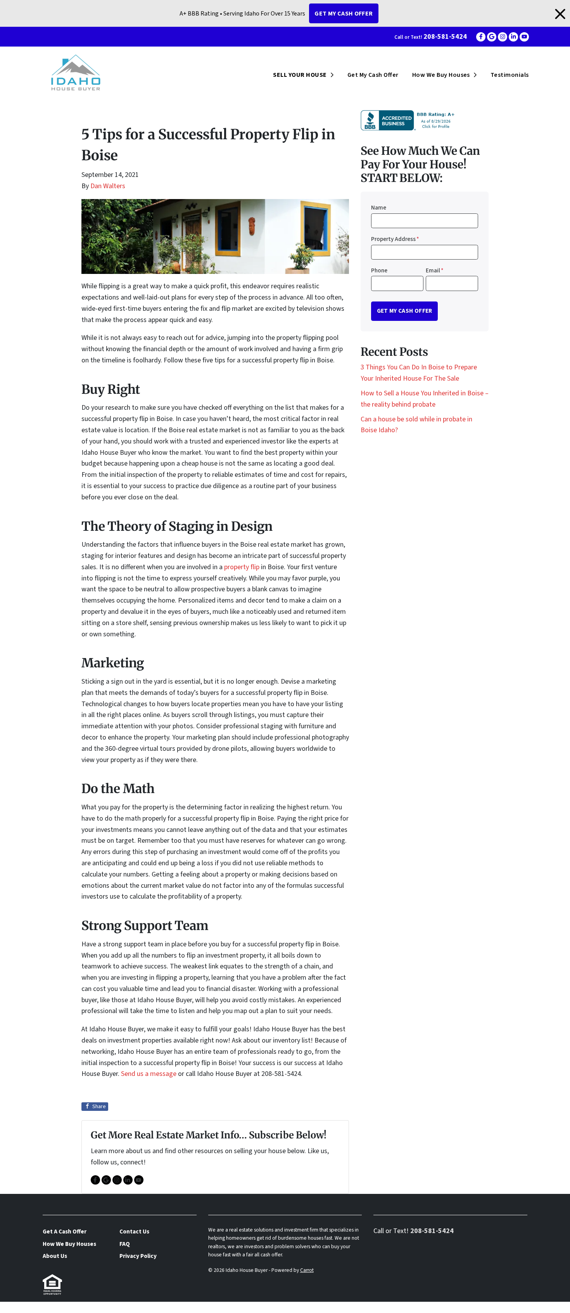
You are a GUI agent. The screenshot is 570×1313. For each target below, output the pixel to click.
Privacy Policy (138, 1256)
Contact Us (134, 1231)
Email (435, 270)
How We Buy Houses (441, 75)
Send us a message (148, 1074)
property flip (241, 567)
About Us (55, 1256)
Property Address (395, 239)
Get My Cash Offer (343, 13)
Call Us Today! (21, 1307)
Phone (379, 270)
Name (378, 207)
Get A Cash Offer (64, 1231)
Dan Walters (107, 186)
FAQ (124, 1244)
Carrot (307, 1270)
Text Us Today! (73, 1307)
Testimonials (510, 75)
